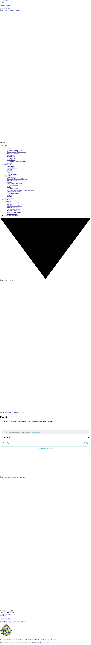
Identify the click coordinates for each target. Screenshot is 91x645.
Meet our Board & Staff (13, 210)
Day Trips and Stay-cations (14, 183)
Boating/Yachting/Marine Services (16, 152)
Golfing (9, 187)
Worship (9, 163)
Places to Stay (7, 164)
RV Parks (10, 169)
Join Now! (10, 204)
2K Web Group (44, 642)
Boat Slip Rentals (12, 174)
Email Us (3, 615)
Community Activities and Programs (17, 179)
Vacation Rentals (12, 168)
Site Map (23, 621)
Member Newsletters (13, 207)
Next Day (86, 443)
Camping (9, 172)
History (9, 148)
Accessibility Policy (5, 621)
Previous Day (6, 443)
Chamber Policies (12, 214)
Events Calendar (11, 177)
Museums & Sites (12, 180)
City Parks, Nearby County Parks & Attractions (20, 190)
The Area (6, 147)
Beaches (9, 182)
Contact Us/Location (13, 202)
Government (10, 155)
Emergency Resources (13, 153)
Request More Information (11, 215)
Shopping (10, 195)
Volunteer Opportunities (14, 212)
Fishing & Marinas (12, 185)
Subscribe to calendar (44, 448)
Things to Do (7, 175)
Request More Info (5, 5)
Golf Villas (10, 171)
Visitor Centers (11, 160)
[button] (4, 142)
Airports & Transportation (14, 150)
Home (5, 145)
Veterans (9, 196)
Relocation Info (11, 158)
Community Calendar (20, 421)
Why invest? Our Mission (14, 206)
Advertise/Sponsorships (13, 209)
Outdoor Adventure (12, 188)
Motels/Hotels (11, 166)
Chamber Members (9, 198)
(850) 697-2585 (6, 614)
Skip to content (4, 1)
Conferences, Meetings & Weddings (17, 161)
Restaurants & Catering (13, 193)
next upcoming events (35, 432)
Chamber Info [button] (7, 201)
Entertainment (33, 421)
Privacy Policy (16, 621)
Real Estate (7, 199)
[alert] (45, 432)
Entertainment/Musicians (14, 191)
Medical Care (11, 156)
